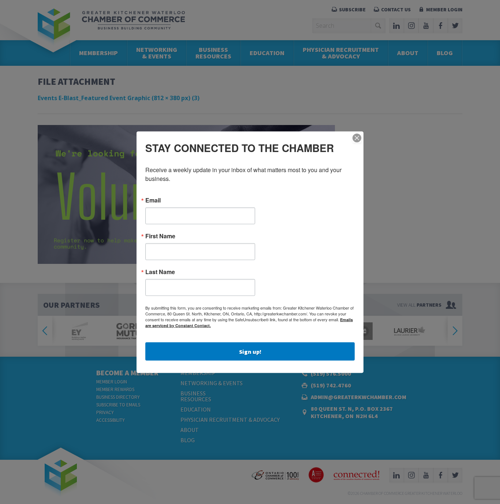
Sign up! (250, 351)
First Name (160, 236)
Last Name (160, 271)
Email (153, 200)
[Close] (356, 137)
